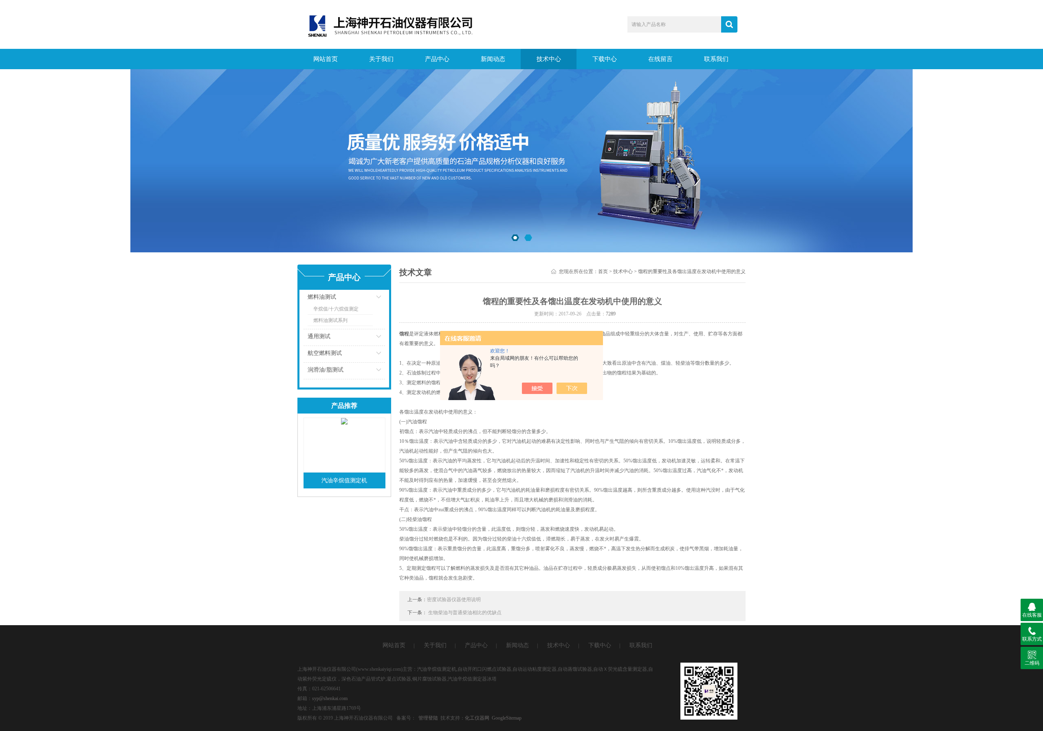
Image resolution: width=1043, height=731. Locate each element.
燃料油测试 (322, 297)
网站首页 (325, 59)
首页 (603, 271)
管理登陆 (428, 718)
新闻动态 (493, 59)
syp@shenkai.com (330, 698)
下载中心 (604, 59)
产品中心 (437, 59)
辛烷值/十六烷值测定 (336, 309)
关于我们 (381, 59)
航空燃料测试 (325, 353)
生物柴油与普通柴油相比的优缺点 (465, 612)
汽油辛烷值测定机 (344, 480)
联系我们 (716, 59)
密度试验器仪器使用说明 (454, 599)
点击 (368, 299)
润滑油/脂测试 (325, 370)
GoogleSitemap (507, 718)
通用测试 (319, 336)
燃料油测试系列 (330, 320)
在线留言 (660, 59)
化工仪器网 (477, 718)
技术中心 (549, 59)
